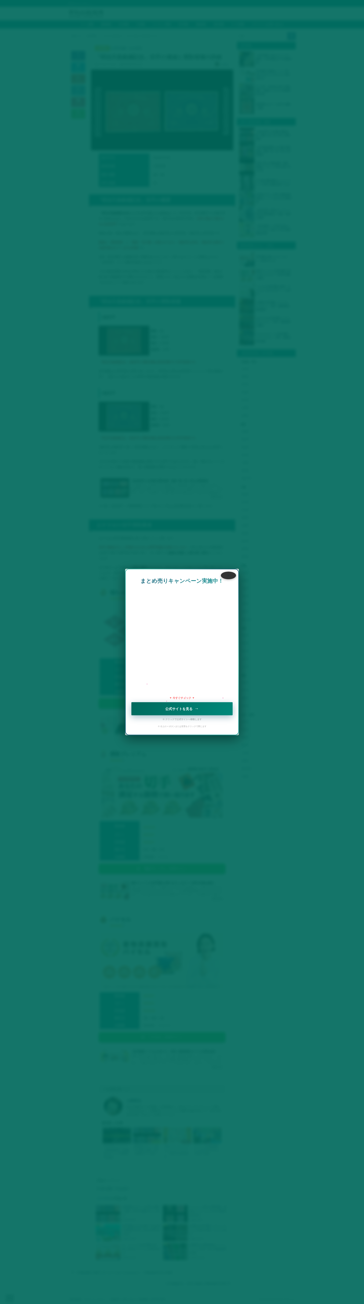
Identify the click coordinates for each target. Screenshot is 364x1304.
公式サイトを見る (182, 708)
